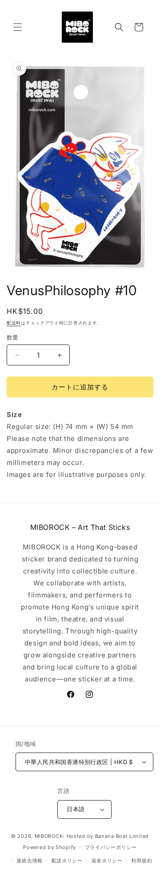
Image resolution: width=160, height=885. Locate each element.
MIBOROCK (49, 836)
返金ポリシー (107, 860)
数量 (13, 337)
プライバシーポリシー (111, 847)
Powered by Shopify (49, 847)
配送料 (14, 322)
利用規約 (141, 860)
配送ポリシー (67, 860)
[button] (18, 27)
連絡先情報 (29, 860)
